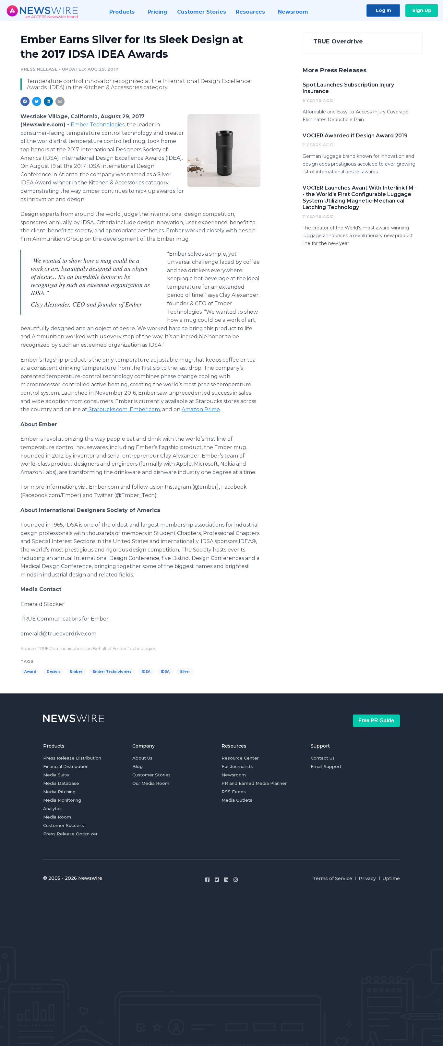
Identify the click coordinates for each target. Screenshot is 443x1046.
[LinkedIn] (226, 879)
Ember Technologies (98, 125)
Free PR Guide (376, 720)
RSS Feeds (234, 791)
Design (53, 671)
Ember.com (145, 409)
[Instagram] (235, 879)
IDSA (165, 671)
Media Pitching (59, 791)
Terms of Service (332, 878)
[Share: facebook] (25, 101)
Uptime (391, 878)
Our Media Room (150, 783)
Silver (185, 671)
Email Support (326, 766)
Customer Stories (151, 774)
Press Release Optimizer (70, 833)
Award (30, 671)
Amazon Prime (201, 409)
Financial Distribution (66, 766)
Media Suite (56, 774)
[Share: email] (60, 101)
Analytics (53, 808)
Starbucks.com (108, 409)
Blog (137, 766)
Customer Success (63, 825)
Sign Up (421, 10)
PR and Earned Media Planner (254, 783)
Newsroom (234, 774)
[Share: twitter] (37, 101)
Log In (383, 10)
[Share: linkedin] (48, 101)
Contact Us (323, 758)
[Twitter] (217, 879)
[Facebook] (207, 879)
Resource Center (240, 758)
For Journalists (237, 766)
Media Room (57, 816)
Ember (76, 671)
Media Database (61, 783)
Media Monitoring (62, 800)
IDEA (146, 671)
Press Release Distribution (72, 758)
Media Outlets (237, 800)
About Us (142, 758)
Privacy (367, 878)
